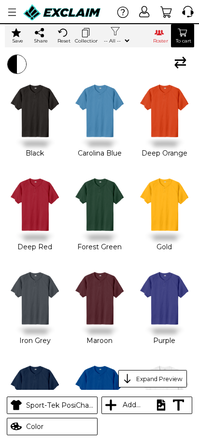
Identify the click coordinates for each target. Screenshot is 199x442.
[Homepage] (62, 12)
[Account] (145, 12)
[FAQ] (123, 12)
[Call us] (185, 12)
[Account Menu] (12, 12)
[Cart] (166, 12)
